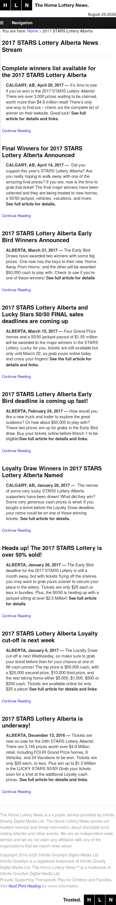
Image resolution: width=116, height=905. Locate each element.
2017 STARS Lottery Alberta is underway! (42, 721)
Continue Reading (16, 130)
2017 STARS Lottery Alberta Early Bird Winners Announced (47, 236)
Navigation (22, 22)
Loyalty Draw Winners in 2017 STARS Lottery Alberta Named (52, 471)
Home (32, 31)
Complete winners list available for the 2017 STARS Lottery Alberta (49, 71)
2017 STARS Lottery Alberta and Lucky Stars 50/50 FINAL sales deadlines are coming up (45, 314)
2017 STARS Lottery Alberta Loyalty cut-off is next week (50, 636)
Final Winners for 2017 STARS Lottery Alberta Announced (42, 151)
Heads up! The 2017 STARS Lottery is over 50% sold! (52, 551)
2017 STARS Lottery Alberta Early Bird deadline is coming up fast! (47, 397)
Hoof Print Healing (24, 886)
